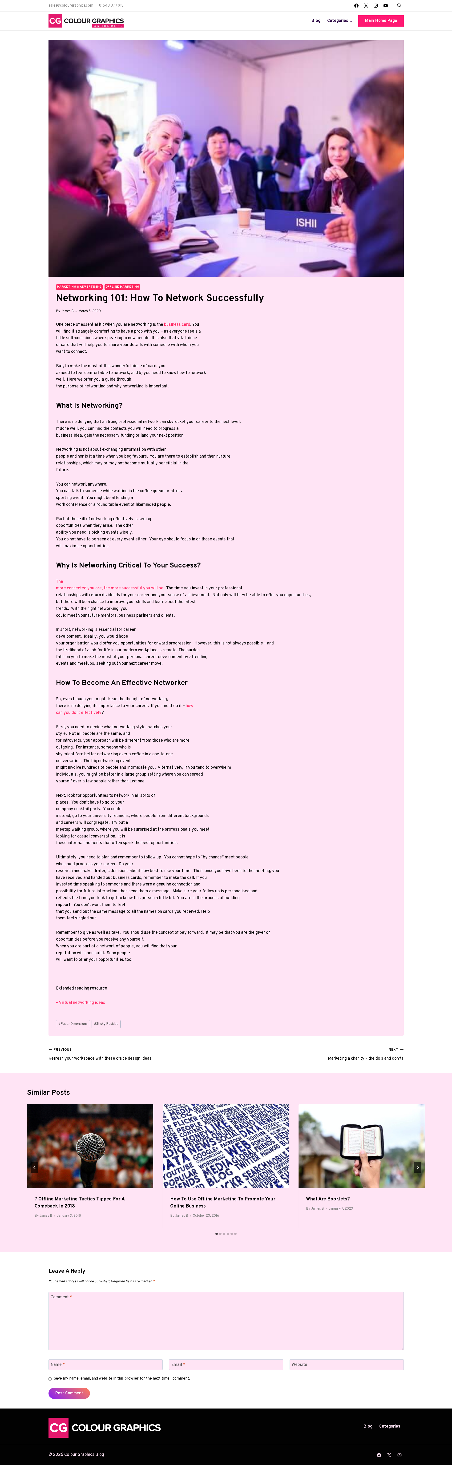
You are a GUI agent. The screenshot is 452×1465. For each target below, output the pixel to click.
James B (67, 311)
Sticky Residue (106, 1024)
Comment (61, 1297)
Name (58, 1365)
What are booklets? (328, 1199)
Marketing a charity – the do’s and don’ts (366, 1054)
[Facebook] (356, 5)
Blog (315, 21)
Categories (389, 1426)
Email (178, 1365)
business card (177, 324)
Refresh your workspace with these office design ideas (100, 1054)
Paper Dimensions (73, 1024)
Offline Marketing (122, 287)
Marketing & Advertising (79, 287)
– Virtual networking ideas (80, 1003)
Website (299, 1365)
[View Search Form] (399, 5)
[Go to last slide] (34, 1167)
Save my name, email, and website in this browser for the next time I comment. (122, 1378)
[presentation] (90, 1146)
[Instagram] (375, 5)
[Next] (417, 1167)
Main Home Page (381, 21)
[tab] (216, 1234)
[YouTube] (385, 5)
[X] (366, 5)
